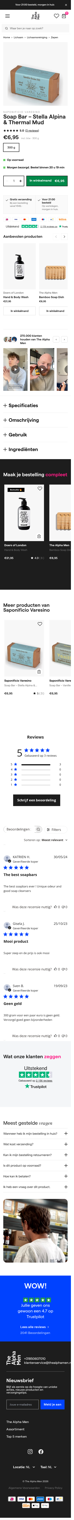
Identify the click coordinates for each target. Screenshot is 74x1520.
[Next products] (64, 236)
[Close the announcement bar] (66, 4)
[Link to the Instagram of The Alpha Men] (30, 1451)
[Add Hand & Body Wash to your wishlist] (39, 488)
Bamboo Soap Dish (51, 297)
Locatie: (19, 1467)
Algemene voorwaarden (24, 1487)
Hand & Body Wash (16, 297)
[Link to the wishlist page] (56, 16)
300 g (11, 147)
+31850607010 (35, 1359)
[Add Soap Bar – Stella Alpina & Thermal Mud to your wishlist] (39, 624)
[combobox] (45, 840)
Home (6, 37)
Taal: (44, 1467)
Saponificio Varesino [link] (21, 112)
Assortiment (15, 1429)
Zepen (54, 37)
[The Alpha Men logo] (35, 16)
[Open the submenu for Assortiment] (63, 1429)
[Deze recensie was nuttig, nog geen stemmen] (55, 907)
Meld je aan (52, 1404)
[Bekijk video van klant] (15, 369)
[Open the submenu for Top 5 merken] (63, 1437)
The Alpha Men (17, 1422)
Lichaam (18, 37)
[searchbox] (19, 829)
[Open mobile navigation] (7, 16)
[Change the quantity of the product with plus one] (20, 181)
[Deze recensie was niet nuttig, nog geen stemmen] (63, 907)
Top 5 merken (16, 1436)
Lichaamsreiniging (37, 37)
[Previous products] (56, 236)
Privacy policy (53, 1487)
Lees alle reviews (33, 1327)
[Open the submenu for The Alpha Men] (63, 1422)
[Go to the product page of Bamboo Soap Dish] (55, 266)
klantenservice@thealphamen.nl (48, 1363)
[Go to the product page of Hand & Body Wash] (19, 266)
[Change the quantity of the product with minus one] (7, 181)
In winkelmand (20, 310)
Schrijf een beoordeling (36, 800)
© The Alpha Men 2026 (36, 1481)
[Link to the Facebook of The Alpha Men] (40, 1451)
